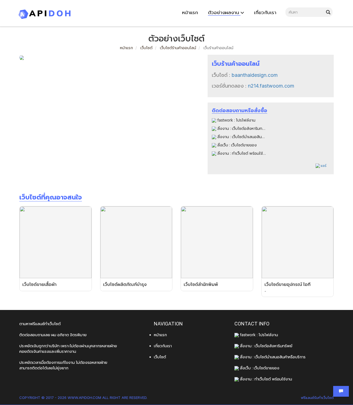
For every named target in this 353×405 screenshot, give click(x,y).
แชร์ (323, 166)
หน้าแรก (126, 47)
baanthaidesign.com (255, 75)
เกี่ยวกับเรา (163, 345)
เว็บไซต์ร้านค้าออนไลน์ (178, 47)
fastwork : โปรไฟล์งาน (235, 120)
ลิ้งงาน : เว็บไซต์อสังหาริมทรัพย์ (243, 128)
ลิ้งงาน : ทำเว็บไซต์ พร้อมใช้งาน (242, 153)
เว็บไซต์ (146, 47)
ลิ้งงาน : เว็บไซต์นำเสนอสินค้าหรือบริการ (249, 136)
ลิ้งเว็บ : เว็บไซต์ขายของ (236, 145)
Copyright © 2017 (36, 397)
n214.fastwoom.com (271, 86)
